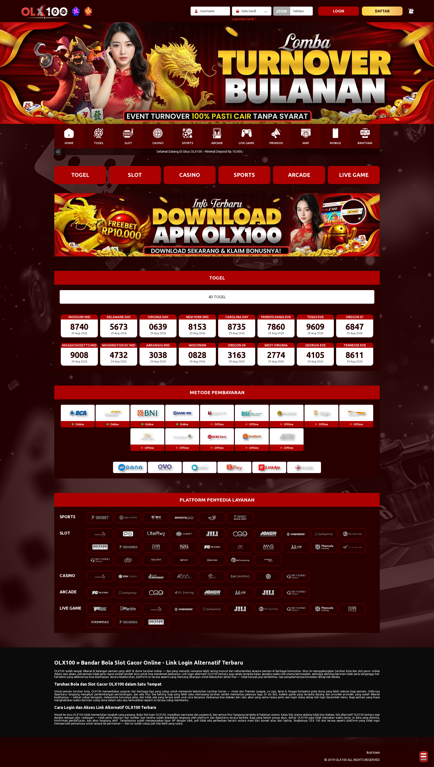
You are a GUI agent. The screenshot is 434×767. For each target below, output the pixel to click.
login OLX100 (157, 714)
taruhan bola (81, 691)
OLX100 (59, 671)
